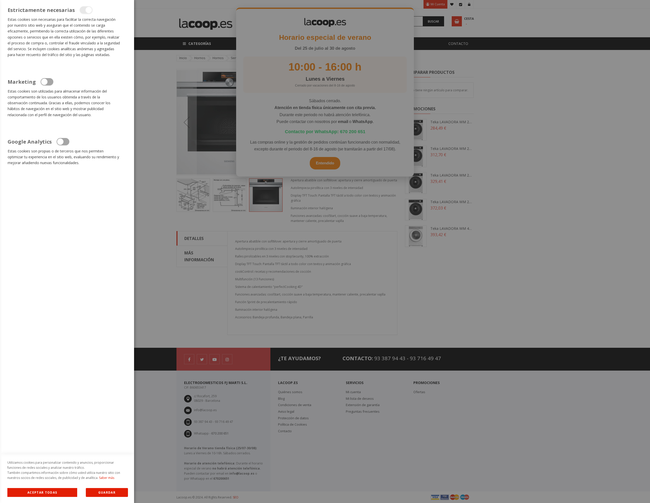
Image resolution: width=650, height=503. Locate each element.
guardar (107, 492)
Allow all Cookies (42, 492)
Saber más (106, 478)
